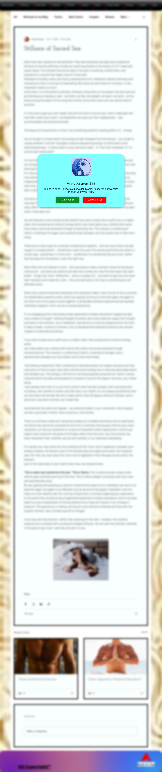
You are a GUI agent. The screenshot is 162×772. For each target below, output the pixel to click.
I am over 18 (68, 199)
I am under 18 (94, 199)
